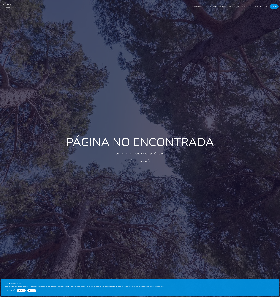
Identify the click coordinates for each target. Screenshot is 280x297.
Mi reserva (272, 2)
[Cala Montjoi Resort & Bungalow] (7, 9)
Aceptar (21, 290)
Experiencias (232, 6)
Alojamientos (213, 6)
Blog (267, 2)
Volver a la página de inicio (140, 161)
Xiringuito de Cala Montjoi (254, 6)
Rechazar (31, 290)
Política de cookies (159, 286)
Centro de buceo (241, 6)
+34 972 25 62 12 (253, 2)
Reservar (274, 6)
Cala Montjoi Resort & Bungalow (200, 6)
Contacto (261, 2)
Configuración (10, 290)
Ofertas (265, 6)
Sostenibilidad (222, 6)
